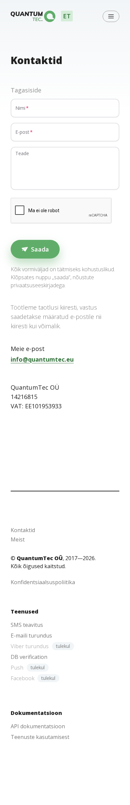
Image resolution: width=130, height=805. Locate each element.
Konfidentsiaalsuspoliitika (43, 582)
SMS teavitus (27, 625)
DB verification (29, 657)
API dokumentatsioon (38, 726)
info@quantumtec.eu (42, 359)
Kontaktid (23, 530)
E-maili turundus (31, 635)
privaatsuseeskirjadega (38, 285)
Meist (18, 539)
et (67, 16)
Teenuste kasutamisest (40, 737)
